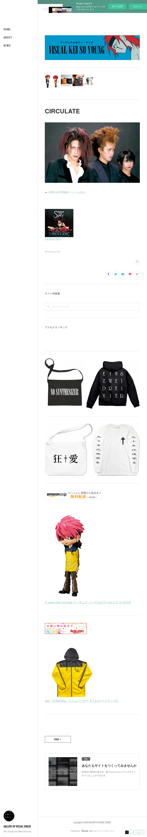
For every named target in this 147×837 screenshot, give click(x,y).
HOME (7, 29)
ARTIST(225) (50, 251)
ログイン (138, 6)
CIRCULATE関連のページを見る (67, 192)
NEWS (7, 45)
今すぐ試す (117, 6)
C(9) (58, 251)
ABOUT (8, 37)
